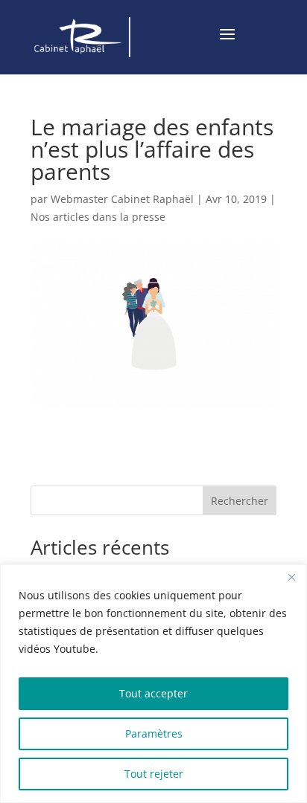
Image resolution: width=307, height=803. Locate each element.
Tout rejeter (153, 774)
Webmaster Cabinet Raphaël (122, 199)
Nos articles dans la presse (98, 217)
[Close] (291, 577)
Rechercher (239, 501)
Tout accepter (153, 693)
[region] (153, 683)
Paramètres (154, 733)
